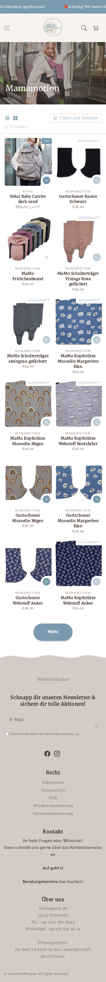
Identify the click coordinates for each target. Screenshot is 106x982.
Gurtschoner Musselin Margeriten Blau (78, 520)
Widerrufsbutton (53, 679)
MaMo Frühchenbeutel (28, 276)
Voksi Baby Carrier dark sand (28, 199)
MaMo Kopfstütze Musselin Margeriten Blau (78, 361)
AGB (53, 798)
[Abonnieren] (96, 726)
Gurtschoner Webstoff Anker (28, 600)
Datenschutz (53, 790)
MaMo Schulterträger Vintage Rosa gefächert (78, 278)
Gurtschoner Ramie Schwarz (78, 199)
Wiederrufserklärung (53, 806)
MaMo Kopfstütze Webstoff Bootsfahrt (78, 441)
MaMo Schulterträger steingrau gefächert (28, 358)
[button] (7, 28)
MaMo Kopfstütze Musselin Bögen (27, 441)
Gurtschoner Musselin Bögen (27, 518)
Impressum (53, 782)
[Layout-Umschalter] (7, 118)
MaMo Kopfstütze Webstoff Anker (78, 600)
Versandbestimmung (53, 813)
